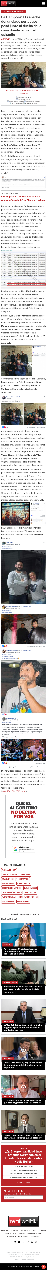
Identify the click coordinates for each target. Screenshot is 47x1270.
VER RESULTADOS (23, 1182)
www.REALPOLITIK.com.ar (14, 791)
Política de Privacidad (10, 1230)
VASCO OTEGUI (30, 892)
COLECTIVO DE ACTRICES (11, 888)
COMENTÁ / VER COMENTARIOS (23, 914)
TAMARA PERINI (8, 901)
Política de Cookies (28, 1230)
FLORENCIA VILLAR (9, 897)
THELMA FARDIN (22, 879)
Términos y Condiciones (27, 1233)
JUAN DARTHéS (7, 879)
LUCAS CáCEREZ (30, 888)
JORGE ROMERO (8, 883)
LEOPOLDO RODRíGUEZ (28, 897)
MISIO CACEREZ (23, 901)
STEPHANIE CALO (23, 883)
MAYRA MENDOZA (9, 870)
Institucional (23, 1236)
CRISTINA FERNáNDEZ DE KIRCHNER (16, 874)
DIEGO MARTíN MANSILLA (12, 892)
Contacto (35, 1236)
